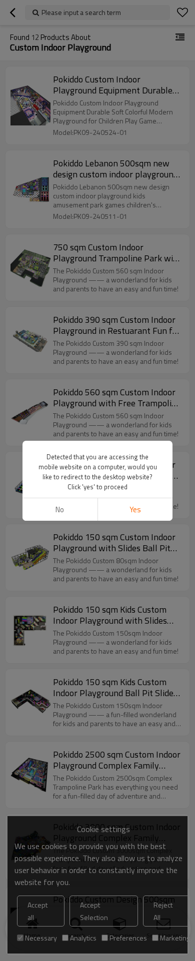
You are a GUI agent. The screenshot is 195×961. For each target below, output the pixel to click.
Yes (135, 509)
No (60, 509)
